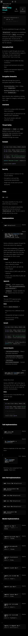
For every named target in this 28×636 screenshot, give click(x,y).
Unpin (8, 506)
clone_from (8, 459)
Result (7, 237)
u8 (12, 237)
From (11, 568)
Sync (8, 501)
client (7, 6)
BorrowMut (12, 546)
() (12, 374)
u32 (12, 19)
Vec (10, 237)
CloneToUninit (14, 557)
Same (11, 586)
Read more (12, 470)
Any (10, 526)
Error (17, 237)
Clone (9, 431)
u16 (13, 236)
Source (4, 12)
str (16, 235)
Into (12, 575)
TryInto (13, 615)
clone (8, 441)
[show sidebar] (1, 1)
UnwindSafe (10, 512)
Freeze (9, 483)
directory (16, 234)
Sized (6, 529)
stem (3, 6)
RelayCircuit (7, 4)
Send (8, 495)
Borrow (11, 536)
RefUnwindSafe (11, 489)
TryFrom (13, 604)
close (15, 373)
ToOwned (12, 594)
